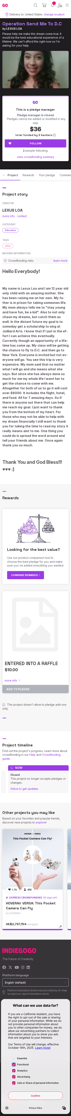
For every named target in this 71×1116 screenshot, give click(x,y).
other (8, 245)
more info (8, 216)
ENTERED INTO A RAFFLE (31, 663)
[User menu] (59, 5)
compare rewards (24, 575)
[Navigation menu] (67, 5)
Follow (35, 143)
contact (22, 216)
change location (54, 14)
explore (41, 822)
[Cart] (44, 5)
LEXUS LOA (14, 28)
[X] (10, 968)
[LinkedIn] (28, 968)
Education (10, 230)
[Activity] (52, 5)
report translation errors (35, 993)
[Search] (35, 5)
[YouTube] (17, 968)
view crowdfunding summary (35, 157)
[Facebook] (4, 968)
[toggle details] (61, 928)
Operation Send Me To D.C (32, 24)
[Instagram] (22, 968)
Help (32, 754)
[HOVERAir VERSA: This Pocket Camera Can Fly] (32, 859)
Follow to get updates (24, 788)
